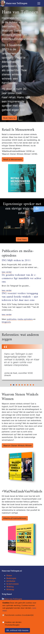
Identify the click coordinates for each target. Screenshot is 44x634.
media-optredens (25, 319)
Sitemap (10, 589)
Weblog (10, 586)
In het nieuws (12, 584)
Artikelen (10, 581)
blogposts (6, 322)
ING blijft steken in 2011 (16, 260)
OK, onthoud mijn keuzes (17, 630)
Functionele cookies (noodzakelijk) (19, 615)
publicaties (11, 319)
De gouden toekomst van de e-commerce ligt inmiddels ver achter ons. (21, 278)
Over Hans (22, 239)
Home (9, 575)
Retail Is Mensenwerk (12, 159)
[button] (10, 385)
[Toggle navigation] (39, 3)
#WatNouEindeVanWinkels (14, 518)
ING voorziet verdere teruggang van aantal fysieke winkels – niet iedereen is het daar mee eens (20, 297)
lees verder (7, 272)
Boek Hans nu (9, 118)
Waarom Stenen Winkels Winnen (17, 445)
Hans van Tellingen (16, 3)
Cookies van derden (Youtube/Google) (13, 623)
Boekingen (11, 578)
